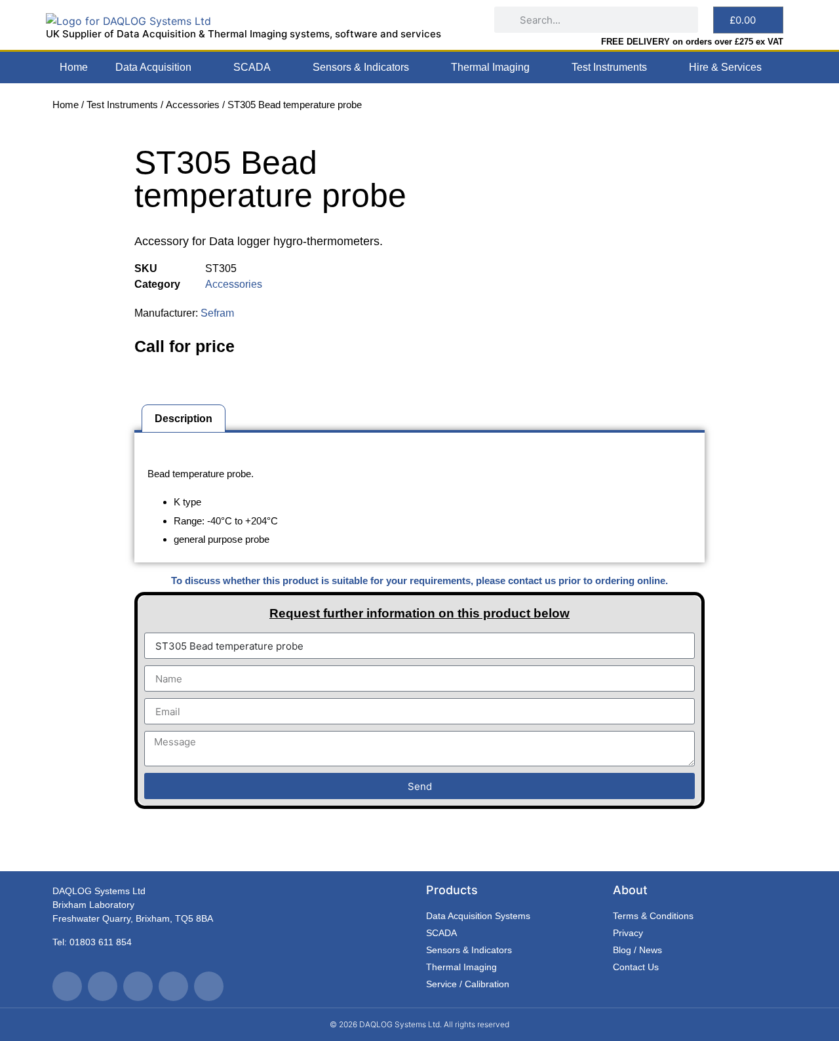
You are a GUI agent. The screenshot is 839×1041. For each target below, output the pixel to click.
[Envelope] (209, 986)
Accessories (193, 104)
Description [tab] (183, 418)
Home (74, 67)
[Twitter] (67, 986)
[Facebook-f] (102, 986)
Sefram (217, 313)
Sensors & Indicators (361, 67)
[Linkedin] (173, 986)
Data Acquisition (153, 67)
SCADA (252, 67)
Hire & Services (725, 67)
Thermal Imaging (490, 67)
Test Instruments (609, 67)
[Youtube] (138, 986)
